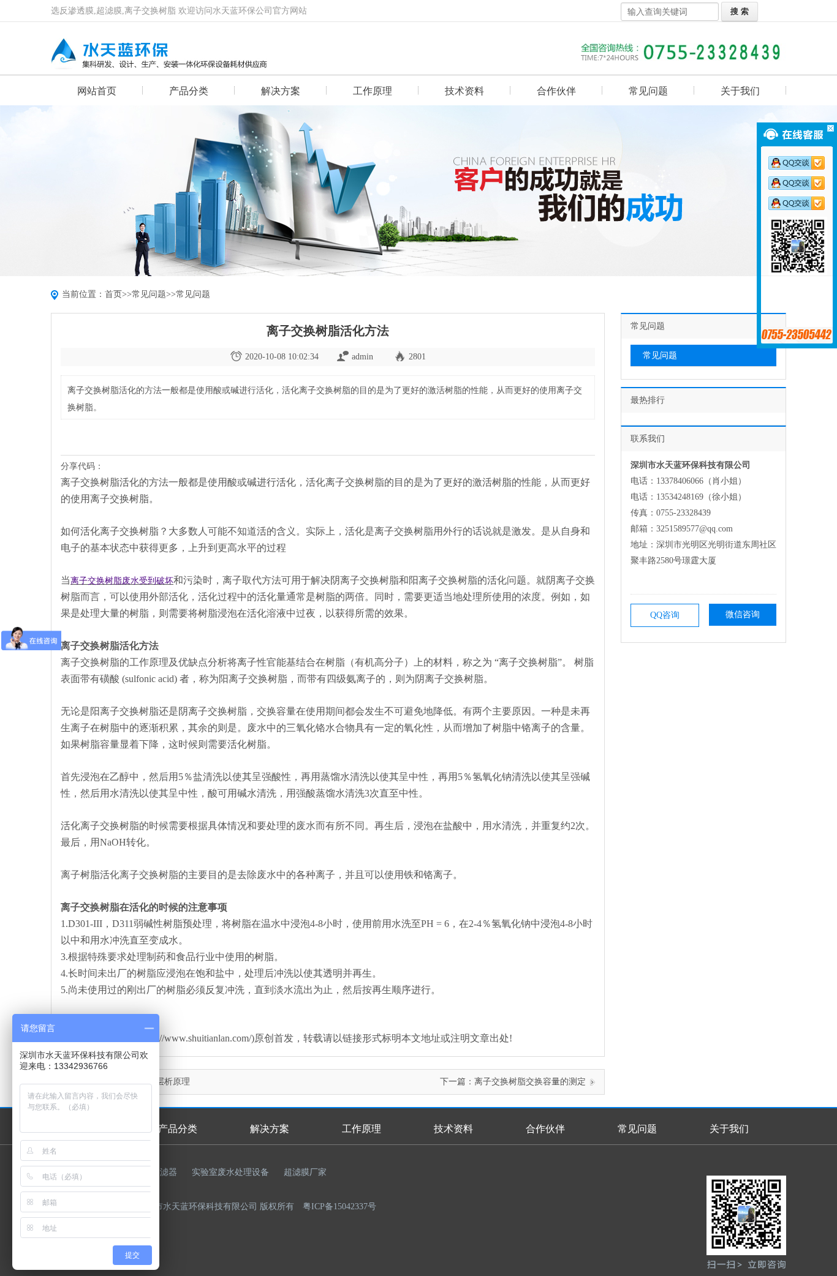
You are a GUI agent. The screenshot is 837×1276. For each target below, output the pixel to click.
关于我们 (740, 91)
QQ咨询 (665, 615)
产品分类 (188, 91)
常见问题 (648, 91)
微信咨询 (742, 614)
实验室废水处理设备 (230, 1172)
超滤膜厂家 (305, 1172)
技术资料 (464, 91)
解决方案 (280, 91)
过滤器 (164, 1172)
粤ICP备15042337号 (339, 1206)
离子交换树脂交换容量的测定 (530, 1081)
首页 (113, 294)
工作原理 (372, 91)
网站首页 (96, 91)
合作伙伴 (556, 91)
